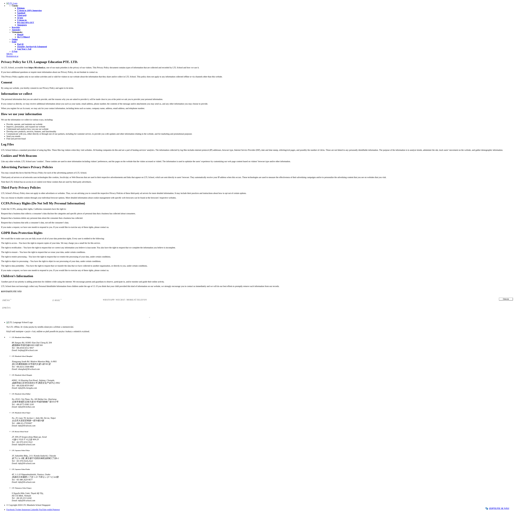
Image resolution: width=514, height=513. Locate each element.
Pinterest (56, 509)
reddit (49, 509)
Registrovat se (12, 56)
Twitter (18, 509)
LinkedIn (35, 509)
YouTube (43, 509)
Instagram (26, 509)
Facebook (10, 509)
